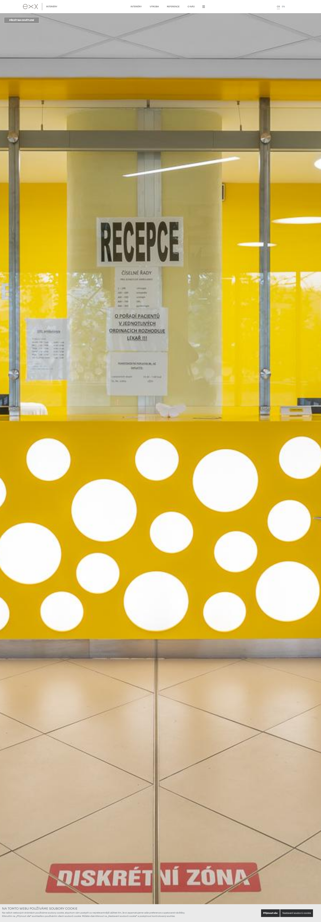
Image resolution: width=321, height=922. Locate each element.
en (283, 6)
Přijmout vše (270, 913)
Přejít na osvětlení (21, 20)
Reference (173, 6)
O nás (191, 6)
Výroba (154, 6)
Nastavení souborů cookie (296, 913)
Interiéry (51, 6)
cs (278, 6)
